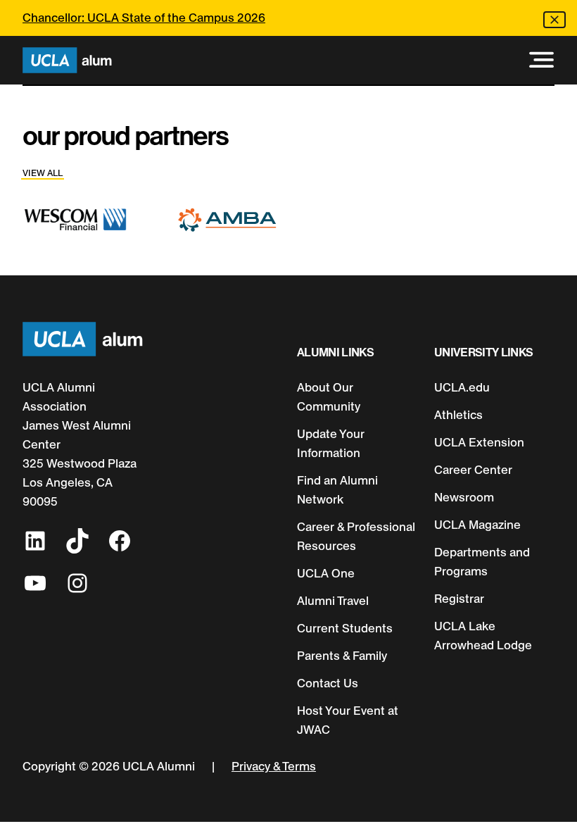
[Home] (67, 60)
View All (43, 173)
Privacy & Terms (274, 766)
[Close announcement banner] (554, 19)
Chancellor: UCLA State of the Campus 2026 (144, 18)
